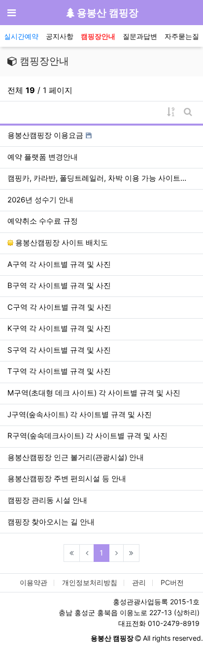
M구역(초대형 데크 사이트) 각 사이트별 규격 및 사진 (93, 392)
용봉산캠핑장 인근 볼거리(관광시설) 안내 (75, 457)
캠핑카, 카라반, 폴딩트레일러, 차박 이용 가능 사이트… (96, 178)
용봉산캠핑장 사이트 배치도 (60, 242)
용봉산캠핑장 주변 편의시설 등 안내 (66, 478)
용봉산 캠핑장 (106, 13)
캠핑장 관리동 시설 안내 (47, 500)
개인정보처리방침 (89, 582)
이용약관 (33, 582)
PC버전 (172, 582)
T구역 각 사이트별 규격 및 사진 (59, 371)
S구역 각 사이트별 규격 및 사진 (59, 350)
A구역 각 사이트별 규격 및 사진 (59, 264)
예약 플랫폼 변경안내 (42, 157)
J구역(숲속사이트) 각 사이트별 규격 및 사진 (79, 414)
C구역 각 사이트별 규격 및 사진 (59, 307)
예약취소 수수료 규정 (42, 221)
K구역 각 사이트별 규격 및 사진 (59, 328)
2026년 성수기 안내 (40, 199)
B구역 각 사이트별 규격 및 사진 (59, 285)
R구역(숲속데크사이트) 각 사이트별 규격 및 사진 (87, 435)
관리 (139, 582)
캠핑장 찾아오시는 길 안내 (51, 521)
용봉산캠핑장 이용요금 (45, 135)
